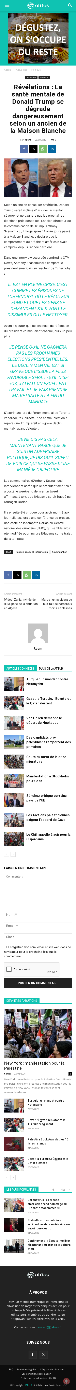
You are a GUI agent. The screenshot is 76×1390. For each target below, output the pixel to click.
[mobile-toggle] (6, 5)
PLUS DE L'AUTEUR (51, 668)
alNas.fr (28, 1385)
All (53, 1189)
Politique (36, 69)
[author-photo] (38, 643)
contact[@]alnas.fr (49, 1327)
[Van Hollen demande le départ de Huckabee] (14, 723)
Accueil (8, 69)
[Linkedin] (52, 149)
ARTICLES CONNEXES (20, 668)
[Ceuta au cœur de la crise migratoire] (14, 762)
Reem (28, 139)
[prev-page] (6, 854)
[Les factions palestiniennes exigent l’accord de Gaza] (14, 820)
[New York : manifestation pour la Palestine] (38, 1033)
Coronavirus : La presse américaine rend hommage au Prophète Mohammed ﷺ (47, 1204)
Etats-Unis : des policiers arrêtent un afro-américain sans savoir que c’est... (49, 1224)
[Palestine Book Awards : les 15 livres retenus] (14, 1144)
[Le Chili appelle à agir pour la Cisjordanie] (14, 839)
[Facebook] (24, 149)
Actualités (21, 69)
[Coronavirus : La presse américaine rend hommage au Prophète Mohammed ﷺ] (14, 1205)
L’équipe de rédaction (52, 1369)
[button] (70, 5)
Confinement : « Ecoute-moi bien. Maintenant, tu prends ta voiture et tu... (49, 1244)
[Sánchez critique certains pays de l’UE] (14, 800)
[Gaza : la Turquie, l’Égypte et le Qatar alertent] (14, 703)
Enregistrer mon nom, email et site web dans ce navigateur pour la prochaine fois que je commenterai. (37, 951)
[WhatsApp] (43, 149)
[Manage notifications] (66, 1381)
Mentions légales (26, 1369)
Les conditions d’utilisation (36, 1373)
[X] (33, 149)
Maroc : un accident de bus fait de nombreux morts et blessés (57, 604)
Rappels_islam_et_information (32, 551)
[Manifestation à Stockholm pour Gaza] (14, 781)
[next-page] (13, 854)
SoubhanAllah (59, 551)
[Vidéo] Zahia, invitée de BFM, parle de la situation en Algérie (21, 604)
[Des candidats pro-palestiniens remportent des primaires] (14, 742)
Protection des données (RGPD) (38, 1378)
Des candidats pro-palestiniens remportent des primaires (48, 742)
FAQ (11, 1369)
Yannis (7, 1073)
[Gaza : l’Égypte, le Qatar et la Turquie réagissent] (14, 1125)
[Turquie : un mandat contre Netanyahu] (14, 684)
